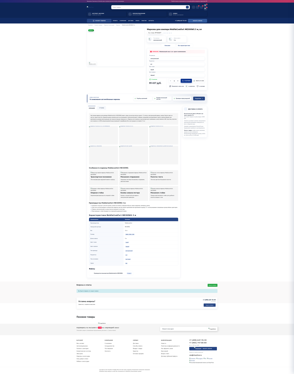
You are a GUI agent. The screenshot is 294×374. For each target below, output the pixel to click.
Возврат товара (137, 348)
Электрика (80, 353)
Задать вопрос (212, 285)
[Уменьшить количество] (170, 81)
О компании (123, 20)
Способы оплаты (137, 346)
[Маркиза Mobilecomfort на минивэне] (103, 135)
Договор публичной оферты (169, 356)
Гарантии (143, 20)
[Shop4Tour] (98, 7)
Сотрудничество (109, 346)
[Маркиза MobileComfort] (163, 135)
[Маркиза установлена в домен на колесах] (163, 155)
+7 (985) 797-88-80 (198, 343)
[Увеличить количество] (178, 81)
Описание (92, 108)
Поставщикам (109, 348)
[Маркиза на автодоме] (133, 155)
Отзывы (101, 108)
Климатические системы (84, 351)
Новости (163, 343)
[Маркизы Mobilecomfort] (133, 135)
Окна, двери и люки (82, 359)
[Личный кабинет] (193, 7)
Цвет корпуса (152, 72)
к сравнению (191, 86)
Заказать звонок (197, 20)
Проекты (115, 20)
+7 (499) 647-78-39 (209, 300)
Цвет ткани (151, 66)
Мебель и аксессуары (83, 361)
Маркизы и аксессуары (83, 356)
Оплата (137, 20)
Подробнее (198, 98)
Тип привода (152, 55)
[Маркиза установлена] (103, 155)
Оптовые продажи (138, 353)
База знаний (164, 351)
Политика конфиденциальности (170, 346)
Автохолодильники (82, 346)
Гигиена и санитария (82, 348)
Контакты (151, 20)
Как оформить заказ (167, 348)
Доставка (130, 20)
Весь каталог (80, 343)
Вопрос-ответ (165, 353)
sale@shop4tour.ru (195, 355)
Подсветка (151, 61)
